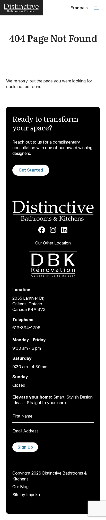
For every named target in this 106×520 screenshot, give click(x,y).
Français (79, 7)
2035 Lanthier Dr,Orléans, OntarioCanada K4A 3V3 (29, 304)
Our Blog (20, 486)
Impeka (33, 494)
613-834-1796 (26, 327)
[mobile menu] (96, 7)
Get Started (31, 170)
